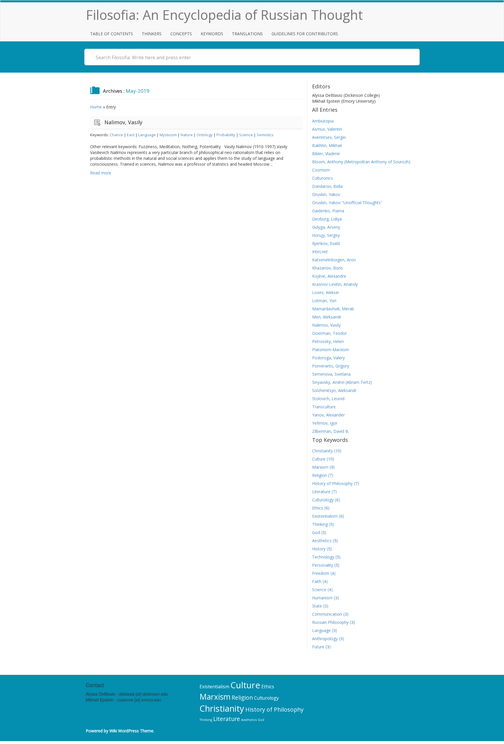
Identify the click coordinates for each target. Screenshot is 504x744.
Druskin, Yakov (326, 194)
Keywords (212, 33)
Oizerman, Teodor (329, 333)
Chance (116, 134)
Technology (323, 557)
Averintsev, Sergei (329, 137)
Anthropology (325, 638)
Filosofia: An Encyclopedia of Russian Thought (224, 15)
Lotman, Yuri (324, 300)
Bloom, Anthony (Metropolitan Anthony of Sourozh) (361, 161)
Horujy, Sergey (326, 235)
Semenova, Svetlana (331, 374)
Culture (319, 459)
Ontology (205, 134)
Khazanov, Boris (327, 268)
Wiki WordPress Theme (131, 731)
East (130, 134)
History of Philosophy (332, 483)
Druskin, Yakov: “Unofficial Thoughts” (347, 202)
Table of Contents (111, 33)
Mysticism (168, 134)
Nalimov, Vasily (123, 122)
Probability (225, 134)
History (319, 549)
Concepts (181, 33)
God (316, 532)
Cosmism (321, 170)
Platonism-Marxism (330, 349)
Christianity (322, 451)
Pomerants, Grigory (330, 366)
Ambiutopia (323, 121)
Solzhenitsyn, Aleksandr (334, 390)
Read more (100, 173)
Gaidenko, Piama (328, 210)
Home (96, 107)
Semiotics (265, 134)
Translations (247, 33)
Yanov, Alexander (328, 415)
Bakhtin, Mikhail (327, 145)
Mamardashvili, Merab (333, 308)
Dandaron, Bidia (327, 186)
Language (147, 134)
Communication (327, 614)
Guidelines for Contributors (305, 33)
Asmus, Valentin (327, 129)
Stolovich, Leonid (328, 398)
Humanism (322, 598)
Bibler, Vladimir (326, 153)
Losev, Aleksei (325, 292)
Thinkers (152, 33)
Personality (322, 565)
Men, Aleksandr (326, 317)
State (317, 606)
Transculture (324, 406)
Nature (187, 134)
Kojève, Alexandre (329, 276)
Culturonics (322, 178)
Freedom (320, 573)
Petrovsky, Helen (328, 341)
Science (246, 134)
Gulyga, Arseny (326, 227)
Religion (319, 475)
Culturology (323, 500)
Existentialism (325, 516)
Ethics (317, 508)
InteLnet (320, 251)
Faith (316, 581)
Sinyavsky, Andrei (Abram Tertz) (342, 382)
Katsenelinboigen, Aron (334, 259)
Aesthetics (322, 540)
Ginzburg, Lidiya (327, 219)
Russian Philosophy (330, 622)
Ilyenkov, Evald (326, 243)
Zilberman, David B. (330, 431)
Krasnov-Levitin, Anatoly (335, 284)
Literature (321, 491)
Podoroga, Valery (328, 357)
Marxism (320, 467)
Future (318, 647)
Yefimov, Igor (324, 423)
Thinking (320, 524)
